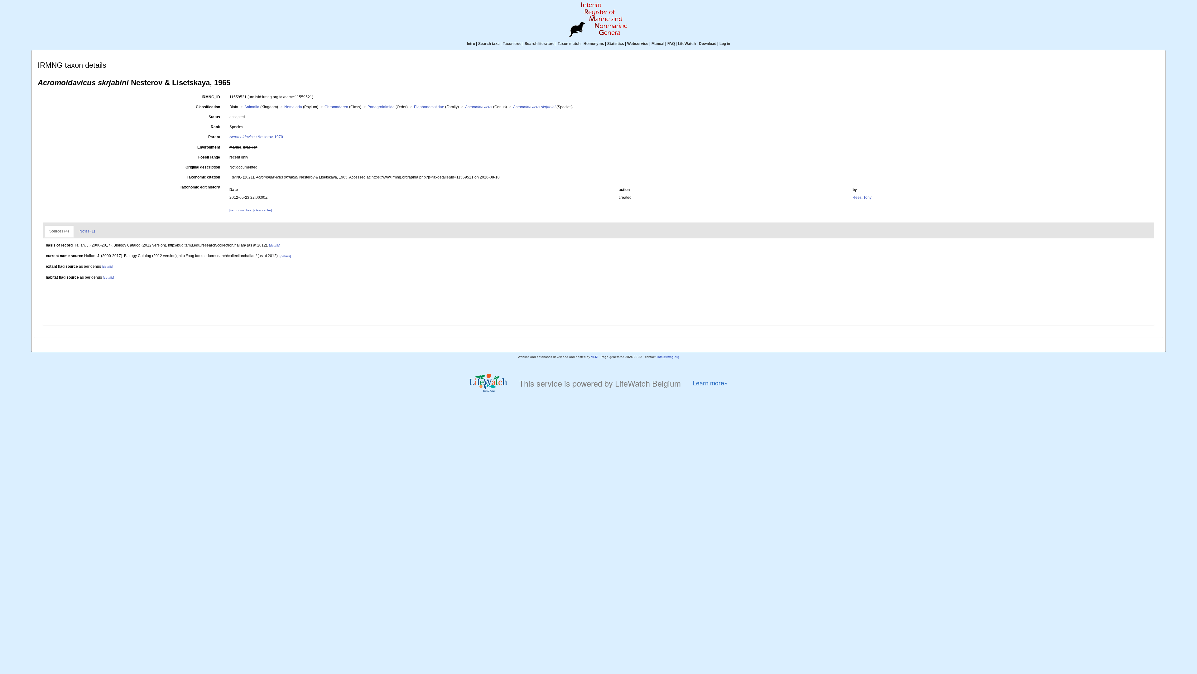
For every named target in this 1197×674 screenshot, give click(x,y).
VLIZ (594, 357)
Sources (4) (59, 231)
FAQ (671, 44)
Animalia (251, 107)
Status (214, 117)
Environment (208, 147)
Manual (657, 44)
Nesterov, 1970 (256, 137)
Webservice (637, 44)
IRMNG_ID (211, 97)
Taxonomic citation (203, 177)
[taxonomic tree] (241, 210)
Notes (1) (87, 231)
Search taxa (489, 44)
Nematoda (293, 107)
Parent (214, 137)
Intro (471, 44)
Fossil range (209, 157)
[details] (274, 245)
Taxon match (569, 44)
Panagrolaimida (381, 107)
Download (707, 44)
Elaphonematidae (429, 107)
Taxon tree (512, 44)
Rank (215, 127)
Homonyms (594, 44)
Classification (208, 107)
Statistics (615, 44)
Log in (724, 44)
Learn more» (710, 383)
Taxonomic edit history (200, 187)
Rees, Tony (862, 197)
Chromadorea (336, 107)
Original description (202, 167)
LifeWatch (687, 44)
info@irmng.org (668, 357)
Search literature (540, 44)
